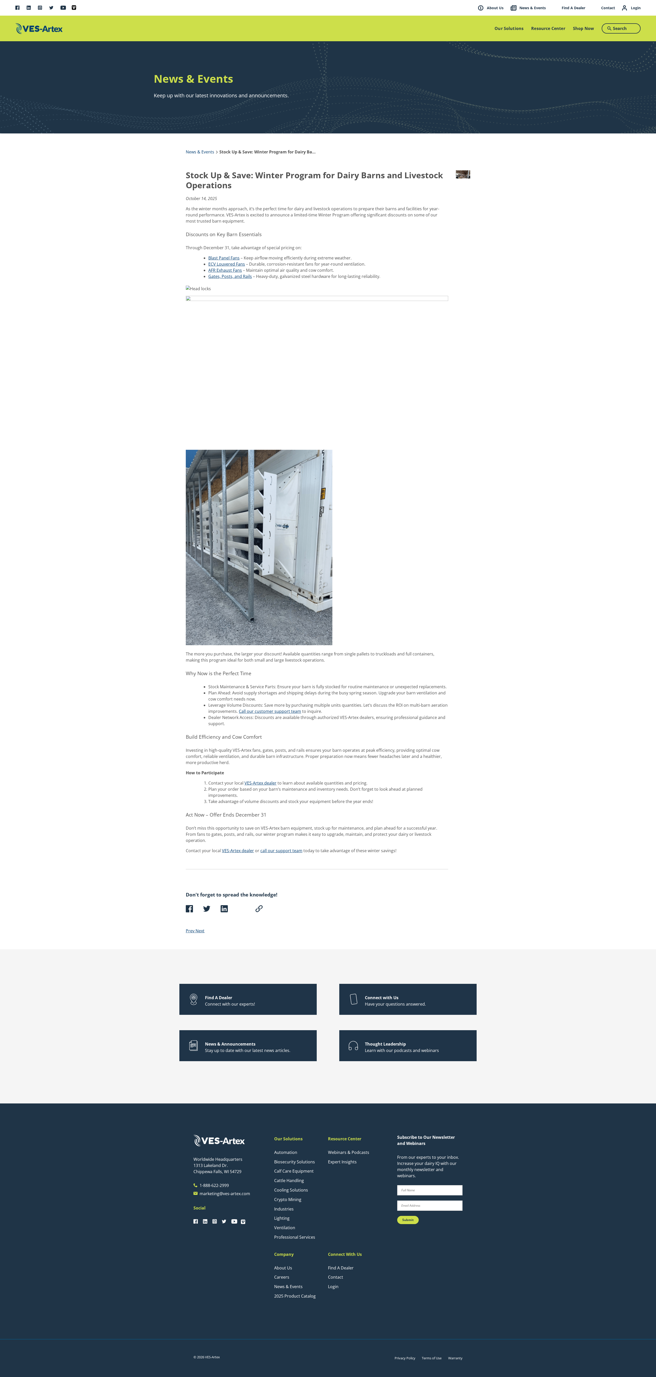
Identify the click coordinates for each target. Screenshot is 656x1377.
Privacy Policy (405, 1358)
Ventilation (284, 1227)
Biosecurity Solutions (294, 1162)
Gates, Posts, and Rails (230, 276)
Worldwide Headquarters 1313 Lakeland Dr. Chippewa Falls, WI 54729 (217, 1165)
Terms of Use (432, 1358)
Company (284, 1254)
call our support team (281, 850)
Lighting (282, 1218)
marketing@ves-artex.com (225, 1193)
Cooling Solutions (291, 1190)
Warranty (455, 1358)
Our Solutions (288, 1139)
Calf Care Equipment (294, 1171)
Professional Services (294, 1237)
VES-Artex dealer (260, 783)
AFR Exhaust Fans (225, 270)
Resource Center (344, 1139)
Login (333, 1286)
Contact (335, 1277)
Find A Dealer (341, 1268)
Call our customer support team (270, 711)
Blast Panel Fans (224, 258)
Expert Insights (342, 1162)
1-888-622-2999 (214, 1185)
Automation (285, 1152)
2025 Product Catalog (295, 1296)
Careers (281, 1277)
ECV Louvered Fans (226, 264)
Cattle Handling (289, 1180)
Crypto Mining (287, 1199)
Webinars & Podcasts (348, 1152)
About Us (283, 1268)
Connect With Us (345, 1254)
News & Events (288, 1286)
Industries (284, 1209)
